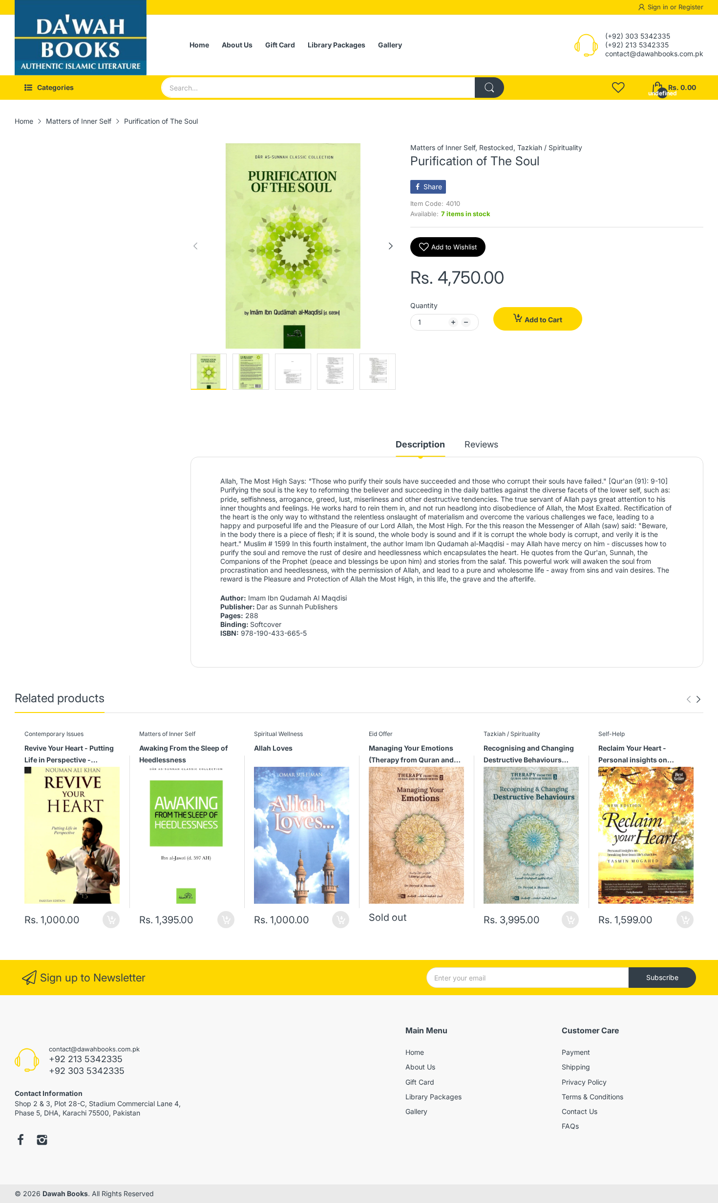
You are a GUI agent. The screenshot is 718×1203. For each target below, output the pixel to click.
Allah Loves (273, 748)
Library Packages (433, 1096)
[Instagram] (42, 1141)
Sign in (659, 7)
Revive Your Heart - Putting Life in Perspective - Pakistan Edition (69, 755)
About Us (420, 1067)
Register (690, 7)
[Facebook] (20, 1141)
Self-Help (611, 733)
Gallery (416, 1111)
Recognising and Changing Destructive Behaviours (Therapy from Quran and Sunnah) (529, 755)
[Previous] (391, 246)
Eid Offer (381, 733)
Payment (576, 1052)
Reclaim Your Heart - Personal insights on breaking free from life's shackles (639, 755)
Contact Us (579, 1111)
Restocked (496, 147)
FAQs (570, 1126)
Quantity (424, 305)
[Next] (195, 246)
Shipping (576, 1067)
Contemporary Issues (54, 733)
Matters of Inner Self (442, 147)
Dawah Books (65, 1193)
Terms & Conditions (592, 1096)
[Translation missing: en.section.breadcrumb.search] (489, 87)
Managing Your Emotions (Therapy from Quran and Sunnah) (411, 755)
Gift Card (419, 1082)
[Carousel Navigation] (693, 699)
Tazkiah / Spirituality (549, 147)
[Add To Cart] (111, 919)
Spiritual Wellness (278, 733)
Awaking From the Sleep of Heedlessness (183, 754)
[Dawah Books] (81, 45)
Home (414, 1052)
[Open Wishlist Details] (618, 87)
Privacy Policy (584, 1082)
